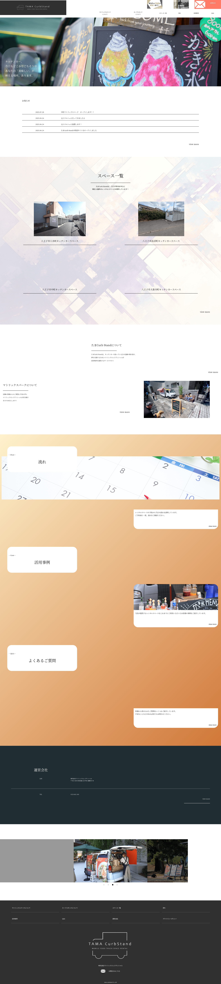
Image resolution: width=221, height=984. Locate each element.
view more (194, 144)
